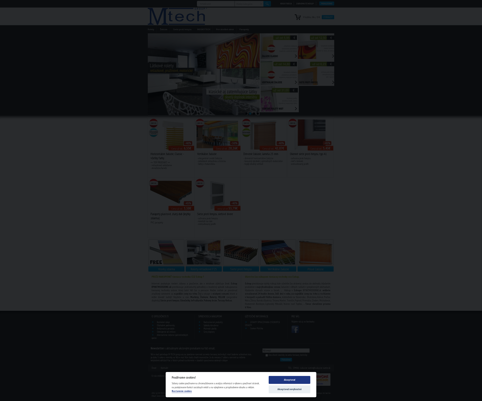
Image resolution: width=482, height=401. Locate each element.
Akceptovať (289, 379)
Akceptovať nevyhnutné (290, 389)
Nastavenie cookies (182, 391)
